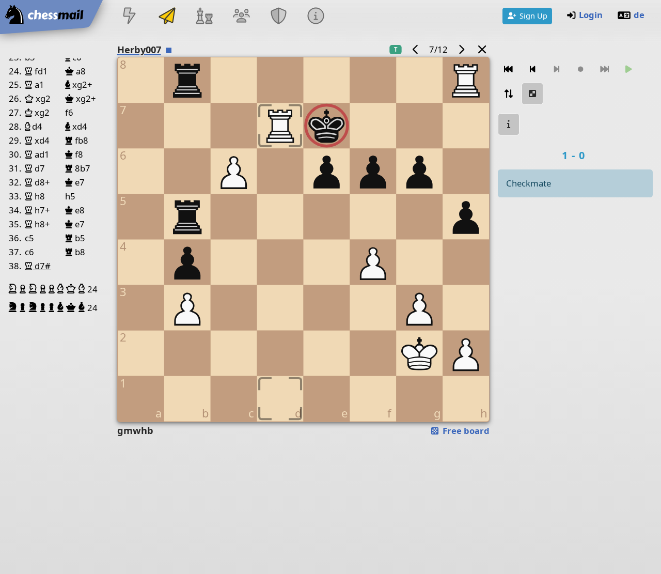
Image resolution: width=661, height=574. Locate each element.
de (639, 15)
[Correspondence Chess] (166, 16)
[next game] (461, 49)
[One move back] (532, 69)
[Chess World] (204, 16)
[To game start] (509, 69)
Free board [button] (465, 431)
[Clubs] (278, 16)
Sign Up (533, 15)
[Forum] (241, 16)
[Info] (316, 16)
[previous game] (415, 49)
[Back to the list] (482, 49)
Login (591, 15)
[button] (14, 289)
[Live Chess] (129, 16)
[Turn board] (509, 94)
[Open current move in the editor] (532, 94)
